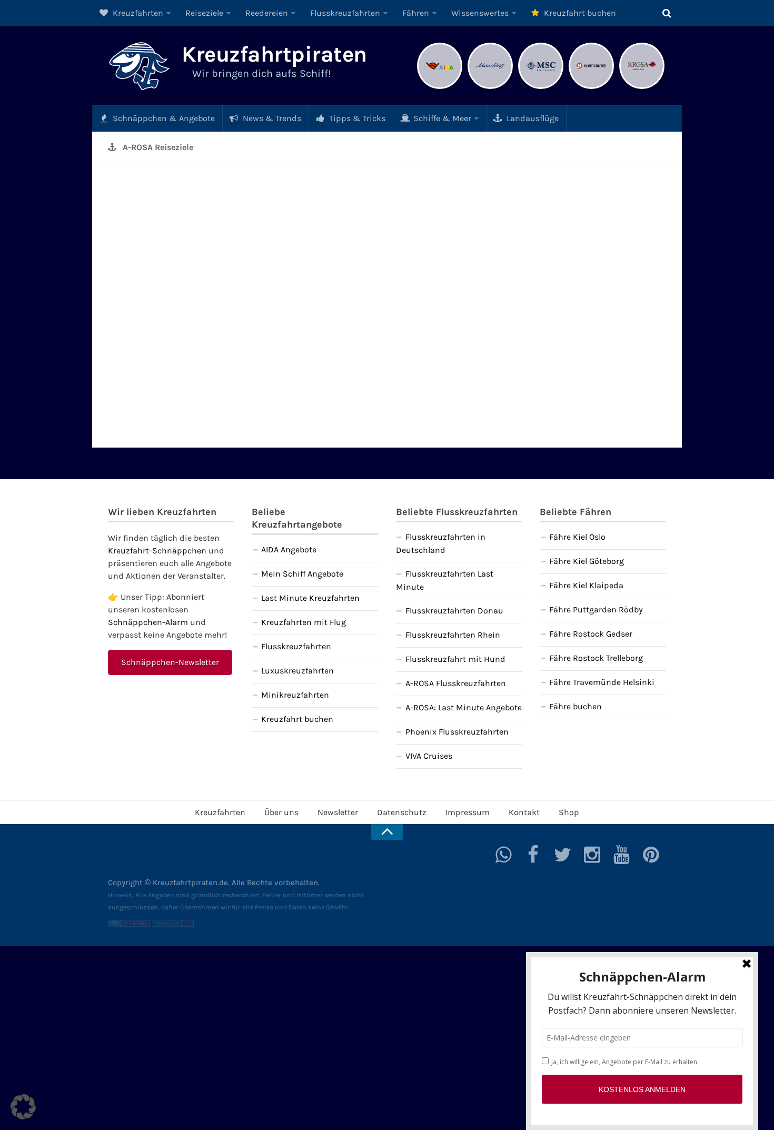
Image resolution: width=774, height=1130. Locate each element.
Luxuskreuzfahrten (297, 671)
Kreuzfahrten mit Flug (303, 622)
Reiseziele (204, 13)
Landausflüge (531, 118)
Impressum (467, 812)
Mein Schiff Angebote (302, 574)
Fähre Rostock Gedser (590, 634)
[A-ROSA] (642, 88)
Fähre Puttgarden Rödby (596, 609)
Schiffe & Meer (441, 118)
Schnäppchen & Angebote (163, 118)
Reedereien (266, 13)
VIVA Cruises (428, 756)
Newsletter (337, 812)
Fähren (415, 13)
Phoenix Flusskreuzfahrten (457, 732)
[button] (23, 1107)
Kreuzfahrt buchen (579, 13)
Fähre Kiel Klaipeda (586, 585)
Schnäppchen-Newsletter (170, 662)
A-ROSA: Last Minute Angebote (463, 707)
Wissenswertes (480, 13)
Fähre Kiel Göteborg (586, 561)
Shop (569, 812)
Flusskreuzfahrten (345, 13)
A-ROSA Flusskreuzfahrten (455, 683)
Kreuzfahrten (137, 13)
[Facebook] (533, 854)
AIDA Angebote (288, 549)
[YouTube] (621, 854)
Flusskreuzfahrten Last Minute (444, 580)
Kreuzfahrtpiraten (274, 54)
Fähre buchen (575, 706)
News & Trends (271, 118)
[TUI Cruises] (490, 88)
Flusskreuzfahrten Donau (454, 611)
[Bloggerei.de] (129, 924)
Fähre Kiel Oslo (577, 537)
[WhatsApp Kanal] (503, 854)
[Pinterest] (651, 854)
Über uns (281, 812)
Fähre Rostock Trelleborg (596, 658)
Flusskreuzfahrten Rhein (452, 635)
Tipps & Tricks (356, 118)
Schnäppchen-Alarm (148, 622)
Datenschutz (401, 812)
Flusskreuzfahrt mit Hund (455, 659)
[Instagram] (592, 854)
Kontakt (524, 812)
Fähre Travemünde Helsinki (601, 682)
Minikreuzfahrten (295, 695)
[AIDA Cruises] (439, 88)
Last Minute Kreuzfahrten (310, 598)
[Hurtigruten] (591, 88)
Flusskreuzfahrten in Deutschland (440, 543)
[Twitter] (562, 854)
